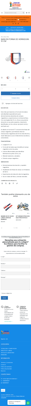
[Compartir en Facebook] (2, 183)
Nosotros (3, 371)
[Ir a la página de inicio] (15, 5)
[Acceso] (27, 12)
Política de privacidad (6, 369)
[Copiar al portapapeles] (17, 183)
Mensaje (3, 277)
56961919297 (6, 383)
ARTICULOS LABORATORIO (17, 27)
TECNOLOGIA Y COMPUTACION (9, 348)
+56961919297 (6, 380)
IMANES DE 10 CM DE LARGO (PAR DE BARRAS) (7, 217)
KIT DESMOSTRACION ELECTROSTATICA (22, 216)
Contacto (3, 364)
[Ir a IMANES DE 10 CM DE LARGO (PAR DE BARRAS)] (8, 207)
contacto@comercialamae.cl (10, 378)
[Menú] (2, 12)
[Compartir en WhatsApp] (9, 183)
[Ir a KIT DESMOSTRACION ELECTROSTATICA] (23, 207)
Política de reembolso (6, 367)
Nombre (3, 263)
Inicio (7, 27)
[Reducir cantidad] (2, 89)
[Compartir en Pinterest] (13, 183)
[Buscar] (23, 12)
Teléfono (3, 270)
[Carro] (29, 12)
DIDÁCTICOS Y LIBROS (6, 350)
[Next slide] (29, 78)
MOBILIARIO (4, 354)
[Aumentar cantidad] (28, 89)
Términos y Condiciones (7, 362)
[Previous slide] (2, 78)
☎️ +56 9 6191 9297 (23, 21)
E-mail (3, 256)
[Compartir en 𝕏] (6, 183)
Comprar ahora (16, 98)
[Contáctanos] (8, 314)
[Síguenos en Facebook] (7, 339)
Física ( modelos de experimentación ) (14, 29)
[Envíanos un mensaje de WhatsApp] (28, 403)
